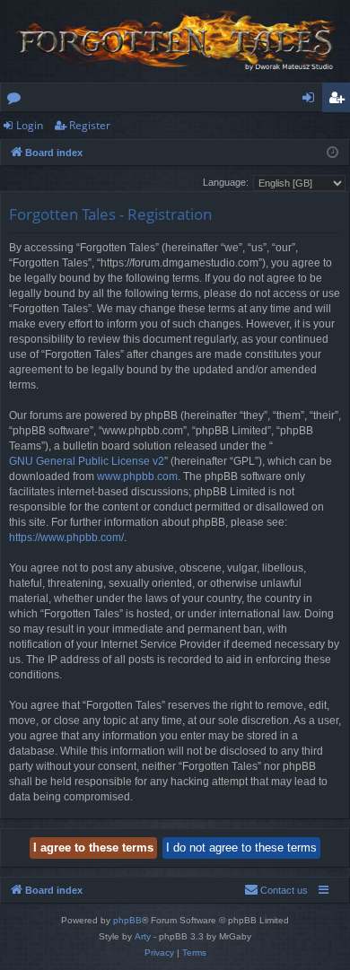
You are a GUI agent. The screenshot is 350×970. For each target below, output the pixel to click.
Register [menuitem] (340, 100)
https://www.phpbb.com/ (66, 537)
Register (89, 125)
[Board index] (175, 41)
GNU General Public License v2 (86, 461)
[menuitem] (276, 890)
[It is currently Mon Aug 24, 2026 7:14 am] (332, 153)
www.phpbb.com (137, 476)
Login (29, 125)
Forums (17, 100)
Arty (143, 936)
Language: (226, 182)
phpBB (127, 920)
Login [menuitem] (312, 100)
